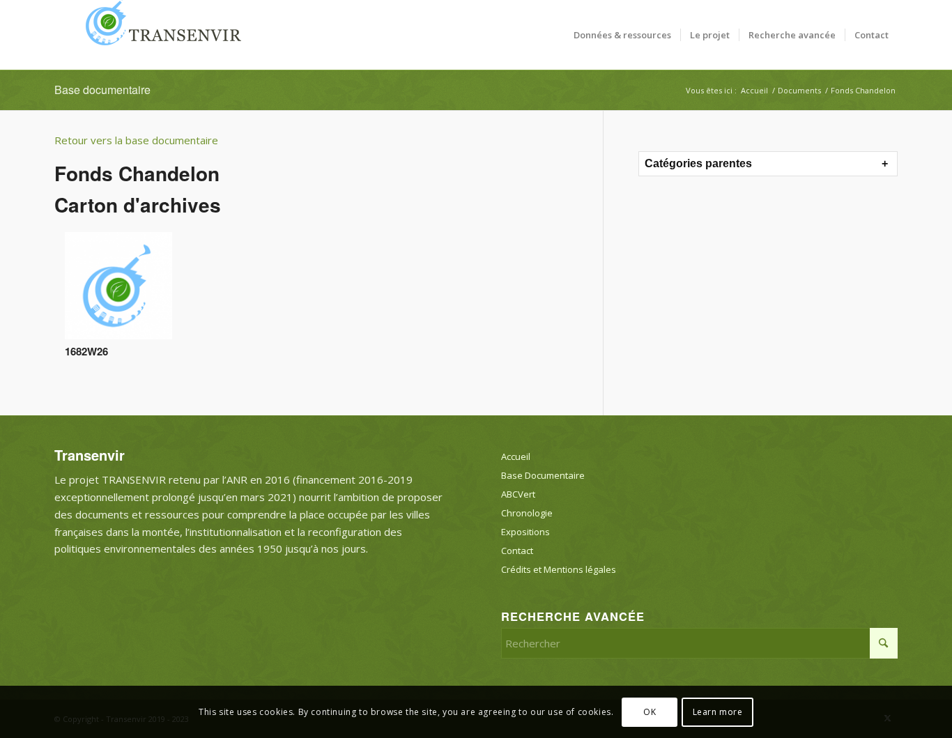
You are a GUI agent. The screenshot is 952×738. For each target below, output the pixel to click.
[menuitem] (622, 35)
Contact (517, 550)
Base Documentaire (543, 475)
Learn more (718, 711)
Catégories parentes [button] (698, 163)
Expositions (525, 531)
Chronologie (527, 513)
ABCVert (518, 494)
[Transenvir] (158, 35)
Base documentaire (102, 90)
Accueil (515, 456)
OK (649, 711)
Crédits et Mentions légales (558, 569)
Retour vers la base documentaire (136, 140)
